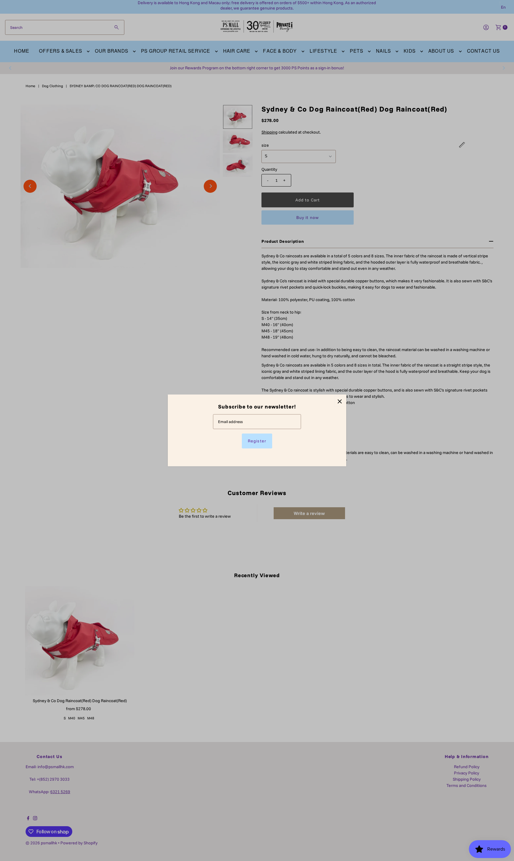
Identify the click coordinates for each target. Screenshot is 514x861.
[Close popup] (339, 401)
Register (257, 441)
